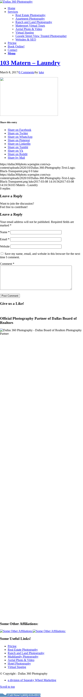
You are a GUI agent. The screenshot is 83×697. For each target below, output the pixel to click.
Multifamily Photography (23, 656)
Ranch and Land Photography (26, 653)
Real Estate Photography (23, 649)
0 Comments (26, 72)
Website (5, 246)
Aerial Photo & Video (21, 660)
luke (41, 72)
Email (4, 239)
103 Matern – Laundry (30, 62)
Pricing (12, 646)
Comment (7, 263)
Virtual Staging (17, 667)
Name (5, 232)
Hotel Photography (19, 663)
